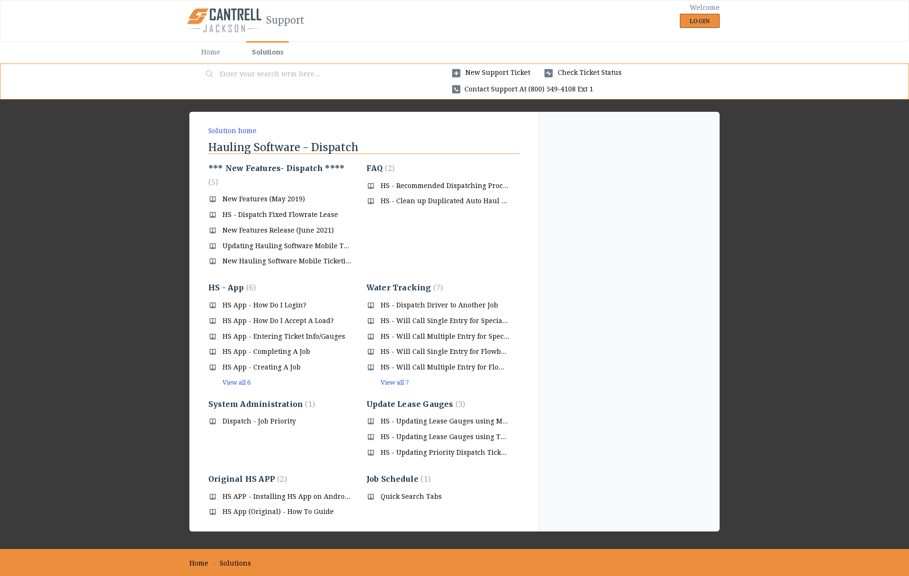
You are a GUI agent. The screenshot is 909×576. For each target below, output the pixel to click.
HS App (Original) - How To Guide (278, 511)
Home (210, 52)
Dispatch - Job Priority (259, 421)
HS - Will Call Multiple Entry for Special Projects (460, 336)
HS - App (230, 287)
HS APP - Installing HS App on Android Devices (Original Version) (331, 496)
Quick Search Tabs (411, 496)
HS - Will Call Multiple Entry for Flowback (450, 367)
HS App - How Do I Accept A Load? (278, 320)
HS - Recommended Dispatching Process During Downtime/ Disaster (493, 185)
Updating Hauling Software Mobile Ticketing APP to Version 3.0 (327, 246)
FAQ (379, 168)
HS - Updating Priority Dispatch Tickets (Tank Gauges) (470, 452)
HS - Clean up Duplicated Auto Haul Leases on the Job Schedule (486, 201)
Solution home (232, 131)
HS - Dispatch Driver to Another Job (439, 305)
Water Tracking (403, 287)
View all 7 (395, 382)
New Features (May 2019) (264, 199)
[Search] (210, 74)
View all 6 (236, 382)
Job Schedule (397, 479)
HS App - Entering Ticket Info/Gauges (284, 336)
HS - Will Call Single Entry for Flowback (446, 351)
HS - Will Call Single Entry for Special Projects (457, 320)
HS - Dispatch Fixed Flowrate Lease (280, 214)
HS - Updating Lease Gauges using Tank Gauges (460, 437)
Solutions (268, 52)
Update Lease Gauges (414, 404)
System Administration (260, 404)
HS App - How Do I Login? (264, 305)
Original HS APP (246, 479)
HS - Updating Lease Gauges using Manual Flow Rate (468, 421)
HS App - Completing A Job (266, 351)
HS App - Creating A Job (262, 367)
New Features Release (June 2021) (278, 230)
